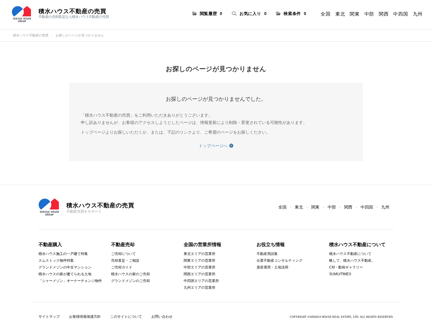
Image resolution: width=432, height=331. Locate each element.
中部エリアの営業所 (199, 267)
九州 (418, 13)
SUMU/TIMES (340, 274)
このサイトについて (126, 317)
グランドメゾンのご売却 (130, 281)
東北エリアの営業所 (199, 254)
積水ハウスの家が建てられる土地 (64, 274)
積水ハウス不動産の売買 (30, 35)
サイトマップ (49, 317)
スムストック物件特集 (56, 260)
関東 (354, 13)
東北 (340, 13)
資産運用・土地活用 (272, 267)
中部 (369, 13)
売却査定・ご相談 (125, 260)
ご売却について (123, 254)
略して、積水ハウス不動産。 (352, 260)
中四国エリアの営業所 (201, 281)
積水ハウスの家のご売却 (130, 274)
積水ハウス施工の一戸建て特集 (63, 254)
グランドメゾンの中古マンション (64, 267)
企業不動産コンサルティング (279, 260)
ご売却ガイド (121, 267)
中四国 (400, 13)
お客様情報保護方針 (85, 317)
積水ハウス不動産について (350, 254)
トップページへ (213, 145)
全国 (325, 13)
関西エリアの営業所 (199, 274)
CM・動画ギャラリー (346, 267)
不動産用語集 (267, 254)
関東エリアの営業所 (199, 260)
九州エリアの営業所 (199, 287)
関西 (384, 13)
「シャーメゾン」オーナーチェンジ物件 (70, 281)
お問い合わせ (162, 317)
